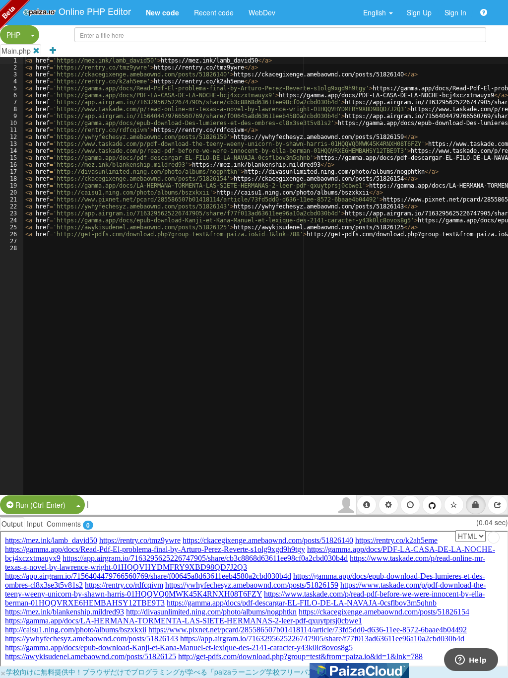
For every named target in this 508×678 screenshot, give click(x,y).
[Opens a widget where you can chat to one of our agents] (471, 660)
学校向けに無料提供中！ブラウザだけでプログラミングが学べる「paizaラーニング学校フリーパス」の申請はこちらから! (196, 672)
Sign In (455, 12)
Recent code (214, 12)
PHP (13, 35)
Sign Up (419, 12)
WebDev (262, 12)
